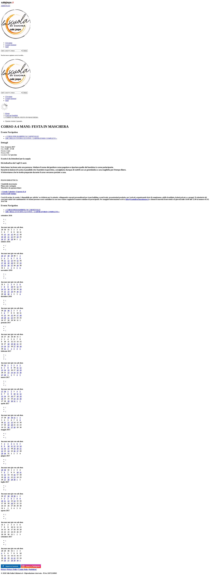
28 (8, 239)
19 (2, 237)
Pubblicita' (33, 569)
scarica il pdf (5, 194)
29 (12, 239)
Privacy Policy (12, 569)
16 (8, 289)
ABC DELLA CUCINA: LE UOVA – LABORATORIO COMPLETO (31, 138)
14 (8, 234)
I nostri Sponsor (10, 45)
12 (8, 261)
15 (12, 234)
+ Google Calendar (8, 192)
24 (17, 237)
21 (8, 237)
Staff (7, 47)
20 (5, 237)
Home (7, 113)
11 (5, 261)
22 (12, 237)
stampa (13, 194)
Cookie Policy (23, 569)
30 (8, 294)
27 (5, 239)
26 (2, 239)
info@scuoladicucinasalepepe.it (137, 199)
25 (5, 265)
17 (17, 234)
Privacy (4, 569)
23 (20, 263)
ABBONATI (5, 6)
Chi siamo (8, 43)
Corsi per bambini (11, 115)
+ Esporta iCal (20, 192)
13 (5, 234)
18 (5, 263)
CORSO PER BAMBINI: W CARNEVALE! (22, 136)
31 (5, 349)
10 (12, 287)
